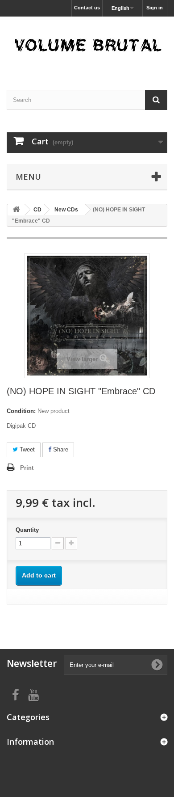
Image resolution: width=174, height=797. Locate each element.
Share (59, 449)
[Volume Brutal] (87, 45)
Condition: (21, 411)
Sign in (154, 7)
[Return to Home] (16, 209)
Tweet (26, 449)
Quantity (27, 530)
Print (26, 467)
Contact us (87, 7)
